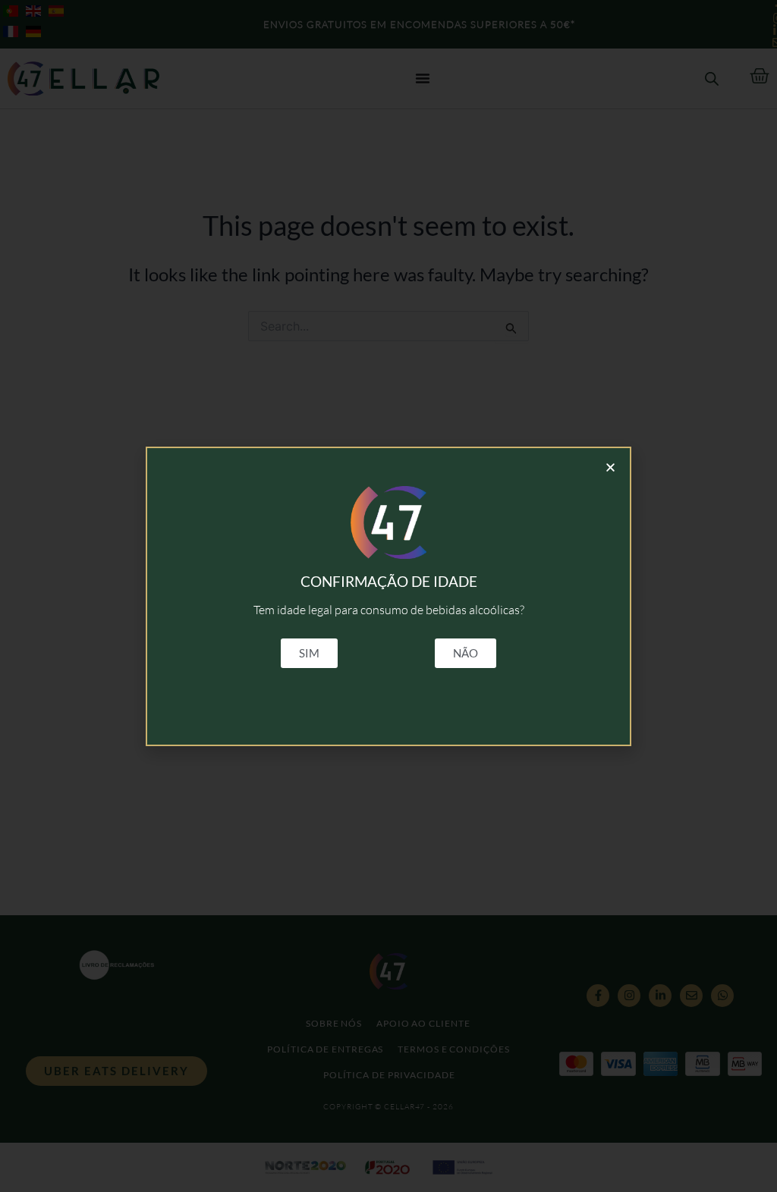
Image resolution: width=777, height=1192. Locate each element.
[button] (610, 467)
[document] (388, 596)
